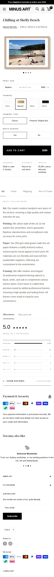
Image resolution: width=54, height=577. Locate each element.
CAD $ (7, 530)
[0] (49, 9)
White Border (11, 129)
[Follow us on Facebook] (5, 544)
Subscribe (12, 516)
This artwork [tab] (24, 315)
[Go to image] (23, 72)
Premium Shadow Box (39, 121)
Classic (15, 121)
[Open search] (37, 9)
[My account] (42, 9)
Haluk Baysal (10, 27)
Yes (15, 135)
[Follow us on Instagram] (10, 544)
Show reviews (13, 381)
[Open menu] (4, 9)
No (39, 135)
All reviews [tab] (8, 315)
